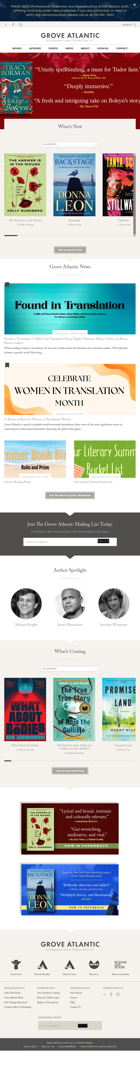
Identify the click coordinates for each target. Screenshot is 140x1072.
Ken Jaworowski (26, 750)
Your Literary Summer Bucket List (93, 482)
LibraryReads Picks (13, 998)
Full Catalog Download (15, 1003)
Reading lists (61, 333)
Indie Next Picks (12, 993)
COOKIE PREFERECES (67, 1046)
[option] (70, 90)
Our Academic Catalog (48, 993)
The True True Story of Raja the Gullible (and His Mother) (74, 747)
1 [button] (5, 79)
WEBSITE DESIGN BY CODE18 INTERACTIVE (98, 1046)
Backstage (74, 220)
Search (127, 24)
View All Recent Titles (70, 250)
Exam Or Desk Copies (48, 998)
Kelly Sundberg (27, 225)
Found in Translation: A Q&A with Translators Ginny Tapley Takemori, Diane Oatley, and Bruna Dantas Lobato (66, 341)
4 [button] (5, 97)
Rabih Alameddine (75, 753)
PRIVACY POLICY (30, 1046)
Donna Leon (76, 225)
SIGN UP (103, 541)
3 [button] (5, 91)
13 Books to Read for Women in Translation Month (37, 419)
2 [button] (5, 85)
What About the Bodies (25, 745)
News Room (76, 993)
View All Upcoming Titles (70, 770)
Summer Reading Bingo (17, 482)
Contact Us (75, 1007)
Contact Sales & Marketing (17, 1007)
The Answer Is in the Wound (25, 220)
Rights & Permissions (48, 1003)
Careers (73, 998)
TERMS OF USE (48, 1046)
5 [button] (5, 103)
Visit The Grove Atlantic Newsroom (70, 495)
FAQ (72, 1003)
